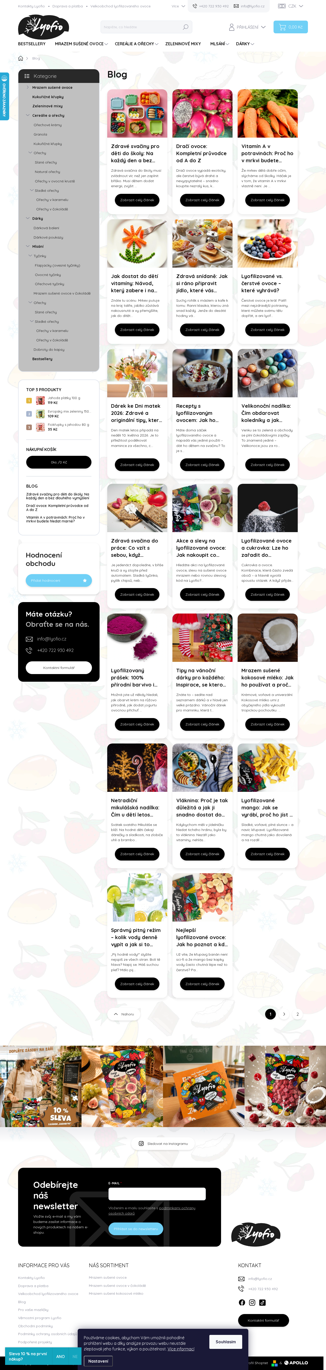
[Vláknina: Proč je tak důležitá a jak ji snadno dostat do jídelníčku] (202, 768)
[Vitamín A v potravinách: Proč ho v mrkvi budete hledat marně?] (268, 113)
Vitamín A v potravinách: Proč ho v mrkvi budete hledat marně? (55, 519)
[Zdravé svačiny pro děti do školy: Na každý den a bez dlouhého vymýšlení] (137, 113)
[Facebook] (242, 1301)
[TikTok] (262, 1301)
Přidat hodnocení (45, 580)
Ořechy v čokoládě (52, 209)
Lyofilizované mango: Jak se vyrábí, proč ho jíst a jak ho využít (267, 807)
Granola (40, 134)
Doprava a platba (67, 6)
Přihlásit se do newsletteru (136, 1229)
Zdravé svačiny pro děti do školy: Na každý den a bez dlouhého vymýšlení (57, 496)
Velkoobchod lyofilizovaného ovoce (120, 6)
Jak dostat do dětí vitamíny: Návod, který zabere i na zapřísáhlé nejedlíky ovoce (135, 283)
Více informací (181, 1348)
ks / (59, 462)
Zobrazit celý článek (137, 200)
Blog (22, 1302)
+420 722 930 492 (55, 650)
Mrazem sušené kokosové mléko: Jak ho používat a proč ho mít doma (267, 677)
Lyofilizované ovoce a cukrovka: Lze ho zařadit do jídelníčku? (266, 548)
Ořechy (40, 153)
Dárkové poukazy (48, 237)
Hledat (185, 27)
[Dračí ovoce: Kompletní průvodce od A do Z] (202, 113)
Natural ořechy (47, 171)
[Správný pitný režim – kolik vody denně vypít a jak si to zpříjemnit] (137, 897)
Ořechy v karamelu (52, 199)
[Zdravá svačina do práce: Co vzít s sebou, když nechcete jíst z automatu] (137, 508)
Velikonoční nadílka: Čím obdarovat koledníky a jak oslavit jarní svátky (266, 413)
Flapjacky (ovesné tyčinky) (57, 265)
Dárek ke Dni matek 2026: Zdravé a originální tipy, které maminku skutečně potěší (136, 413)
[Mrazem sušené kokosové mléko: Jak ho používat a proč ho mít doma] (268, 638)
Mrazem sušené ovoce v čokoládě (62, 293)
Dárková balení (46, 228)
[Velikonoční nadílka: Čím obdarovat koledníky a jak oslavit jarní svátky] (268, 373)
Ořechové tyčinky (49, 284)
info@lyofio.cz (51, 639)
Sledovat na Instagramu (167, 1143)
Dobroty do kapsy (49, 349)
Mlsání (38, 246)
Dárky (37, 218)
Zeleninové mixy (47, 106)
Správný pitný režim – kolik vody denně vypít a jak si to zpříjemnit (136, 937)
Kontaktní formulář (59, 667)
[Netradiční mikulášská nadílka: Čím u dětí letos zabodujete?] (137, 768)
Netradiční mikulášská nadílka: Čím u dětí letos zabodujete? (135, 807)
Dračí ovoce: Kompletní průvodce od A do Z (57, 507)
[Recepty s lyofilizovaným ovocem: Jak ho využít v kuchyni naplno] (202, 373)
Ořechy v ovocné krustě (55, 181)
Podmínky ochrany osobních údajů (47, 1334)
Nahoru (127, 1014)
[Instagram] (252, 1301)
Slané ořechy (46, 162)
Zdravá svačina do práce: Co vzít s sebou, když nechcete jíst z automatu (134, 548)
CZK (292, 6)
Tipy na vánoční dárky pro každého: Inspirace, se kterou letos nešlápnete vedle (201, 677)
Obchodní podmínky (35, 1326)
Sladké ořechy (47, 190)
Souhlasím (226, 1341)
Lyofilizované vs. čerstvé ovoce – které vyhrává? (262, 283)
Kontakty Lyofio (31, 6)
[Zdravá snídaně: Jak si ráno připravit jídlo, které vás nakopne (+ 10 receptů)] (202, 243)
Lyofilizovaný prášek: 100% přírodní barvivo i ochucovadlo (132, 677)
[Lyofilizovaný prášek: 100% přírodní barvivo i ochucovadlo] (137, 638)
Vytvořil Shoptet (254, 1363)
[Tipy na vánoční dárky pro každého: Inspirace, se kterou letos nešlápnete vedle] (202, 638)
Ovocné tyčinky (48, 274)
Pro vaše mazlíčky (33, 1309)
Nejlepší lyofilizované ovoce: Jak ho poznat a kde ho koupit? (202, 937)
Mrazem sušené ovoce (52, 87)
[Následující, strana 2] (284, 1014)
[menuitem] (33, 43)
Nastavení (98, 1361)
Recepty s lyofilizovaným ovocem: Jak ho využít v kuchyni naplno (195, 413)
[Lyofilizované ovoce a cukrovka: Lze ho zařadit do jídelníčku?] (268, 508)
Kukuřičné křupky (48, 97)
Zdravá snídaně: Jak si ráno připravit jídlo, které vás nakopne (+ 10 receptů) (202, 283)
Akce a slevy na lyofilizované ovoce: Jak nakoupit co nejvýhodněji (201, 548)
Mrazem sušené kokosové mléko (116, 1293)
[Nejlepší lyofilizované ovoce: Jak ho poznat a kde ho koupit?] (202, 897)
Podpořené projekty (35, 1342)
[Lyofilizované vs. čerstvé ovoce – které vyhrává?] (268, 243)
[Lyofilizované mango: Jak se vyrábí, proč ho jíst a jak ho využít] (268, 768)
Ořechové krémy (48, 125)
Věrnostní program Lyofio (39, 1318)
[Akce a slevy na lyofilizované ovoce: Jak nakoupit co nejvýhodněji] (202, 508)
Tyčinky (40, 256)
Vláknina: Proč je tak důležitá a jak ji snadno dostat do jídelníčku (202, 807)
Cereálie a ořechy (48, 115)
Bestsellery (42, 359)
